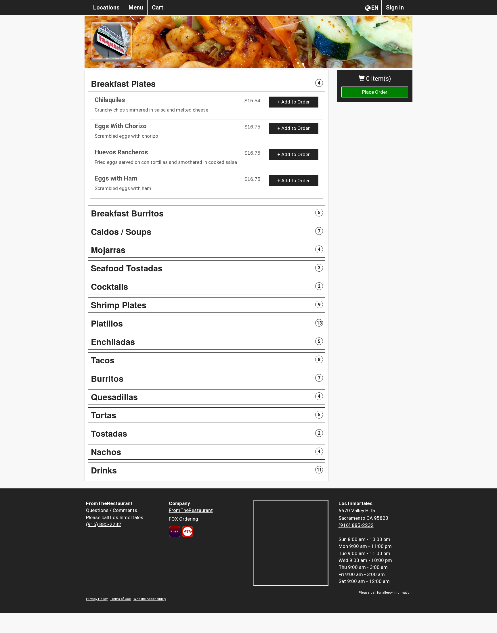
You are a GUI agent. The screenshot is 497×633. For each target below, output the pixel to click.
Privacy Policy (97, 599)
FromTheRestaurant (191, 510)
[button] (206, 83)
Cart (157, 7)
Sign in (395, 7)
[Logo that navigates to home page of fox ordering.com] (186, 531)
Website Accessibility (149, 599)
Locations (106, 7)
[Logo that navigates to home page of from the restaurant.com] (174, 531)
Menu (136, 7)
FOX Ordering (183, 519)
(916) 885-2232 (103, 524)
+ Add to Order (293, 102)
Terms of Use (120, 599)
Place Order (374, 92)
